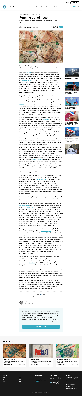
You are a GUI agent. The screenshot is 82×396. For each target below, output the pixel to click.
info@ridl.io (37, 381)
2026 (4, 377)
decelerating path (46, 231)
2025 (20, 377)
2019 (20, 383)
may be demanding (42, 179)
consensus (46, 119)
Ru (77, 6)
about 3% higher (24, 205)
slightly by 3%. (29, 207)
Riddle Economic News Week (25, 14)
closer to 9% (32, 263)
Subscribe (67, 2)
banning (28, 72)
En (78, 6)
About (62, 2)
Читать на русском (23, 24)
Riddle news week (36, 14)
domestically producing (27, 80)
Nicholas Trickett (27, 27)
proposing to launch (37, 159)
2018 (4, 386)
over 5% (46, 207)
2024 (4, 379)
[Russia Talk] (56, 382)
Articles (30, 6)
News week (39, 6)
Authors (48, 6)
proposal (21, 104)
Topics (56, 6)
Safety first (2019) (69, 386)
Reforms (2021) (69, 380)
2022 (4, 381)
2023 (20, 379)
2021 (20, 381)
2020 (4, 383)
